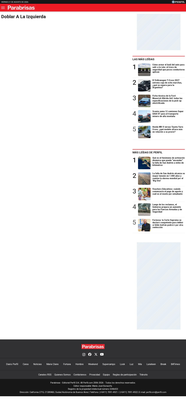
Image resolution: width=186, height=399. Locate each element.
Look (122, 364)
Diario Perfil (12, 364)
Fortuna (67, 364)
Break (163, 364)
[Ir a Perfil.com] (178, 2)
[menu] (3, 8)
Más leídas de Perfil (147, 152)
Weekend (93, 364)
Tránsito (144, 374)
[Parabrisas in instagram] (83, 355)
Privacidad (94, 374)
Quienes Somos (62, 374)
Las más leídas (143, 59)
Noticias (37, 364)
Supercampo (108, 364)
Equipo (106, 374)
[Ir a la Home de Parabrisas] (21, 8)
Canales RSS (44, 374)
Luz (131, 364)
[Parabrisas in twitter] (95, 355)
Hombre (79, 364)
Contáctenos (80, 374)
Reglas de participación (125, 374)
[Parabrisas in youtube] (102, 355)
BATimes (175, 364)
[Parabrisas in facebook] (89, 355)
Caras (26, 364)
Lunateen (151, 364)
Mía (140, 364)
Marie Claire (52, 364)
